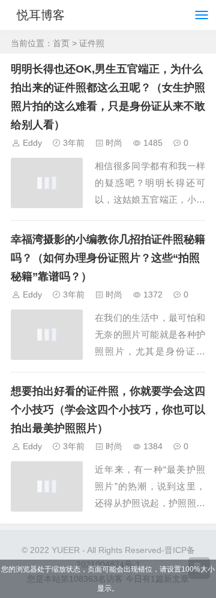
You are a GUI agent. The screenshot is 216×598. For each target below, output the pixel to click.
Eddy (32, 143)
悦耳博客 (41, 15)
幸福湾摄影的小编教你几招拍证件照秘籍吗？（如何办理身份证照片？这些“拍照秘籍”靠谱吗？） (108, 258)
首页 (61, 43)
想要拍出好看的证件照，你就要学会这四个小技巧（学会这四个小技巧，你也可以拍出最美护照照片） (108, 409)
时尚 (114, 143)
